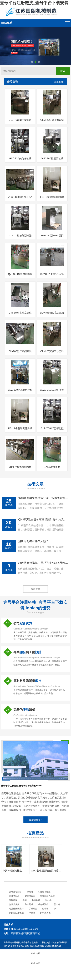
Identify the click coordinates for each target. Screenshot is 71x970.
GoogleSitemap (53, 946)
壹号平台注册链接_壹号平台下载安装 (34, 2)
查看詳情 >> (35, 820)
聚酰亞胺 (13, 900)
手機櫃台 (33, 908)
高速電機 (29, 904)
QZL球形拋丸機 (52, 467)
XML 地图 (35, 953)
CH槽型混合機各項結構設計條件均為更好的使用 (43, 519)
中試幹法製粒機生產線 (14, 870)
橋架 (25, 900)
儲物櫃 (45, 908)
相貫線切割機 (44, 892)
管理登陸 (63, 942)
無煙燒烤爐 (14, 904)
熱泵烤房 (36, 900)
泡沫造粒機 (14, 896)
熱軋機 (48, 900)
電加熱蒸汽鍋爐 (47, 896)
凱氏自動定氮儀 (16, 913)
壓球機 (57, 904)
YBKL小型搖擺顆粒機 (20, 467)
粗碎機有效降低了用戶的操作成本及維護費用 (43, 562)
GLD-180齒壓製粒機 (52, 158)
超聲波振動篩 (15, 892)
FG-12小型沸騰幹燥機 (20, 428)
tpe (55, 908)
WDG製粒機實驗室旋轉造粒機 (46, 870)
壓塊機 (30, 892)
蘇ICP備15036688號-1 (35, 946)
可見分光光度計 (16, 908)
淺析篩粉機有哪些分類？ (33, 541)
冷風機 (32, 913)
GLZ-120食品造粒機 (20, 158)
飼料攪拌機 (45, 913)
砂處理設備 (43, 904)
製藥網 (55, 942)
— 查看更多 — (35, 589)
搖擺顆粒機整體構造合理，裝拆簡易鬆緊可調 (43, 498)
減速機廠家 (30, 896)
